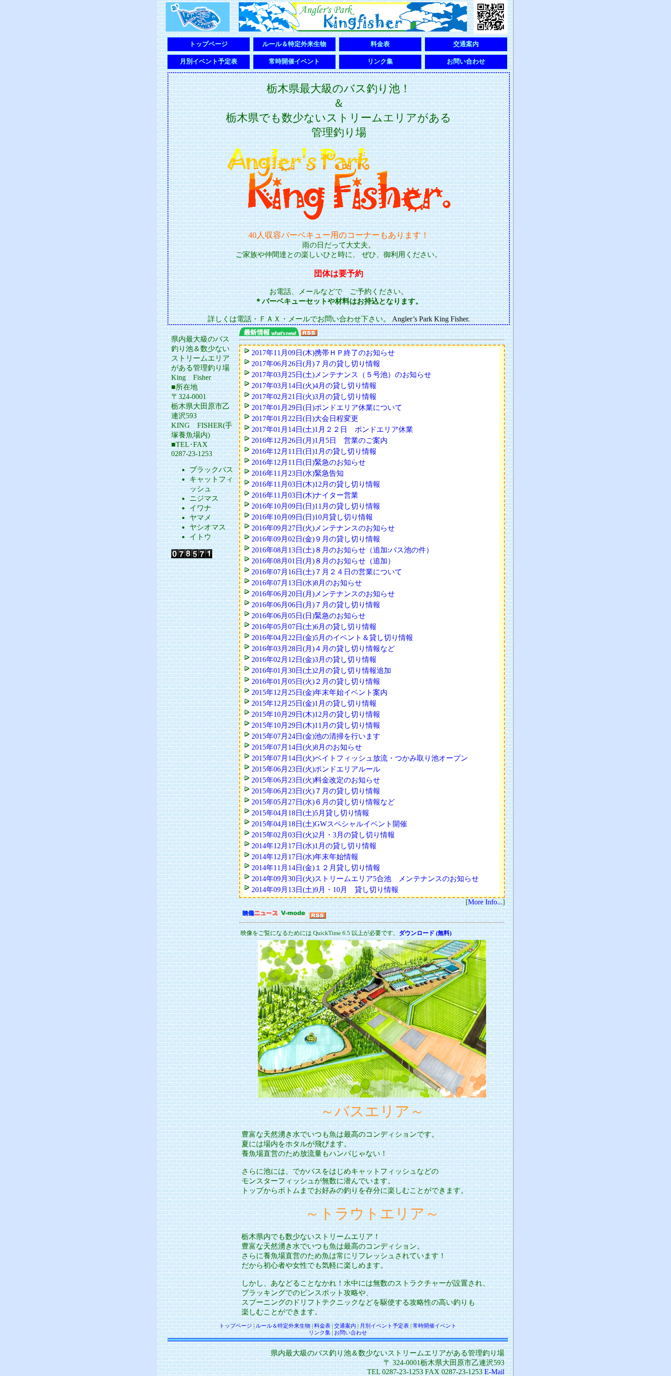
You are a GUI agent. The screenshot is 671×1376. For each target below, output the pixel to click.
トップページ (208, 44)
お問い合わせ (466, 61)
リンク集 (380, 61)
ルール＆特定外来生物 (294, 44)
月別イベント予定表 (208, 61)
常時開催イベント (294, 61)
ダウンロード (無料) (425, 933)
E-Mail (494, 1372)
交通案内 (466, 44)
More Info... (485, 902)
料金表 (380, 44)
